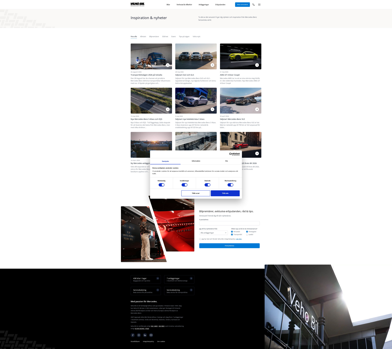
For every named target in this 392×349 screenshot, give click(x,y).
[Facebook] (133, 335)
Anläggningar (204, 4)
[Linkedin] (145, 335)
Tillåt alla (225, 193)
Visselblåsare (135, 341)
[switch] (184, 184)
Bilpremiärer (154, 36)
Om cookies (161, 341)
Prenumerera (229, 246)
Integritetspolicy (148, 341)
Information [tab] (196, 161)
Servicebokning (143, 291)
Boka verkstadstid (242, 4)
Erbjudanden (220, 4)
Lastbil (251, 234)
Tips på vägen (184, 36)
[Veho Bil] (137, 4)
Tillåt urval (195, 193)
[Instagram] (139, 335)
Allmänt (143, 36)
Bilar (168, 4)
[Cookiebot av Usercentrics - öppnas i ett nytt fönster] (231, 154)
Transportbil (238, 234)
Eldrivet (165, 36)
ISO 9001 (162, 326)
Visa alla (134, 36)
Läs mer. (239, 239)
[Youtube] (151, 335)
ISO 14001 (154, 326)
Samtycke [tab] (165, 161)
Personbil (237, 232)
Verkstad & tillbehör (184, 4)
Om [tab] (226, 161)
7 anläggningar (177, 279)
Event (173, 36)
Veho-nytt (196, 36)
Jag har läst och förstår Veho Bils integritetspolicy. (222, 239)
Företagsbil (252, 232)
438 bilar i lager (142, 279)
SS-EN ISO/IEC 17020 (142, 329)
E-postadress (203, 220)
